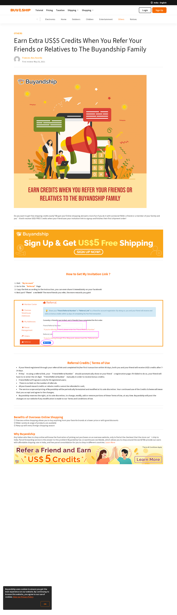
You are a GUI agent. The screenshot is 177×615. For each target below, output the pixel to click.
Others (121, 19)
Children (90, 19)
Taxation (60, 10)
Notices (133, 19)
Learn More (110, 442)
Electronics (50, 19)
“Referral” (30, 286)
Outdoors (76, 19)
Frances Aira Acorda (32, 57)
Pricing (49, 10)
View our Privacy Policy (23, 597)
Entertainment (106, 19)
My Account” (29, 283)
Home (63, 19)
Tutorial (39, 10)
